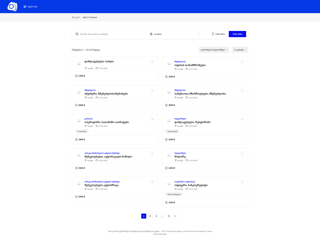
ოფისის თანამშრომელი (190, 65)
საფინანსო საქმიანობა (184, 181)
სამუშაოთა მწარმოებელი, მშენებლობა (200, 93)
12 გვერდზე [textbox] (239, 50)
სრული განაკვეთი (174, 194)
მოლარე (180, 156)
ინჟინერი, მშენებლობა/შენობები (106, 93)
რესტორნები (180, 119)
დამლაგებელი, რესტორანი (192, 122)
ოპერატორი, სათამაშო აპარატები (106, 122)
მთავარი (76, 17)
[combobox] (174, 34)
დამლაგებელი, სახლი (99, 61)
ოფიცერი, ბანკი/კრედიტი (191, 185)
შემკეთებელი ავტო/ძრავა (101, 185)
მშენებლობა (180, 61)
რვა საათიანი (172, 131)
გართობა (88, 119)
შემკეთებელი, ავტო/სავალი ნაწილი (108, 156)
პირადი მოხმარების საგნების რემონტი (102, 153)
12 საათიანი (82, 131)
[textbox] (173, 34)
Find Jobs (237, 34)
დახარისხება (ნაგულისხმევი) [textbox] (213, 50)
